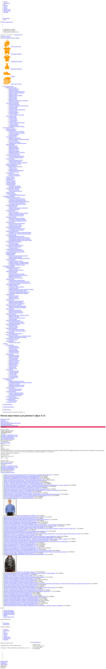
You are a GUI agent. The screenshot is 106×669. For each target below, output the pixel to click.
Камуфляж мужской (11, 235)
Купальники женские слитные (16, 329)
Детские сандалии (13, 376)
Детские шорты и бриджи (12, 188)
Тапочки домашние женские (16, 392)
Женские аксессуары (11, 87)
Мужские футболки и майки (13, 197)
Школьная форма (10, 144)
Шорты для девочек (14, 189)
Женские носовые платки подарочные (18, 100)
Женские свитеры (13, 297)
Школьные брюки (13, 147)
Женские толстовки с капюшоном (17, 306)
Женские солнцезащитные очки (17, 91)
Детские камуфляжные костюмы (17, 195)
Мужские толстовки (11, 217)
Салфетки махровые (14, 398)
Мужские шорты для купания (16, 250)
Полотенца (9, 380)
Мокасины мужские (14, 351)
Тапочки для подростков (15, 395)
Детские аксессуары (11, 116)
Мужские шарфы (13, 107)
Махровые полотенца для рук (16, 386)
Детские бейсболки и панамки (16, 126)
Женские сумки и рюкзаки (15, 95)
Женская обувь (10, 354)
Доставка (5, 5)
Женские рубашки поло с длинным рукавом (20, 336)
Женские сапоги (13, 364)
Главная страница (7, 404)
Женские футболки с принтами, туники (19, 315)
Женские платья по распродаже (17, 303)
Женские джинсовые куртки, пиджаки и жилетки (21, 289)
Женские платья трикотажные (16, 301)
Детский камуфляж (11, 193)
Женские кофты (10, 294)
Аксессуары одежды (16, 46)
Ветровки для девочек (14, 186)
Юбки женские (10, 341)
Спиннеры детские (14, 125)
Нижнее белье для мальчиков (16, 170)
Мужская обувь (10, 345)
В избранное (11, 437)
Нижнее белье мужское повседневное (18, 208)
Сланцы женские (13, 359)
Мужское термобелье (14, 209)
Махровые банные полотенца (16, 381)
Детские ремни (13, 117)
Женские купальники (11, 328)
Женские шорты (10, 332)
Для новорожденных (11, 136)
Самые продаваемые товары (7, 472)
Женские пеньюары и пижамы (16, 273)
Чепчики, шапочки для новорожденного (19, 139)
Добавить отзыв (13, 435)
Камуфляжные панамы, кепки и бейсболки (19, 239)
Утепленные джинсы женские (16, 286)
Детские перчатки (13, 123)
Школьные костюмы (14, 153)
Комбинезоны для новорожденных (17, 143)
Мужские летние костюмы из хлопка (15, 251)
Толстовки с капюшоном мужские (17, 219)
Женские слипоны (13, 361)
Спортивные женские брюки (16, 321)
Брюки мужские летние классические (18, 255)
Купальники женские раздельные (17, 330)
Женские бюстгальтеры (15, 276)
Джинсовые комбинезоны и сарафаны (18, 293)
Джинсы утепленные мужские (16, 214)
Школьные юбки (13, 145)
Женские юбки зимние (14, 342)
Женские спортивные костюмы (17, 323)
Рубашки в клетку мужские (16, 261)
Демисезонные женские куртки (17, 280)
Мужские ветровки (11, 253)
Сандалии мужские (14, 352)
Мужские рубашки (11, 259)
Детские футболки (10, 130)
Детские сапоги (13, 373)
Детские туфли (13, 374)
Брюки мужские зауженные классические (19, 258)
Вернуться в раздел (5, 423)
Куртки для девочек (14, 174)
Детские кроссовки (14, 370)
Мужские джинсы (10, 210)
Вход (4, 19)
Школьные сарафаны (14, 151)
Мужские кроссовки (14, 347)
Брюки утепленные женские (16, 312)
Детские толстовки (11, 180)
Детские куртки (10, 173)
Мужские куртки (10, 222)
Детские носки (10, 179)
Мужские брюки (10, 254)
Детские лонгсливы (14, 134)
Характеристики (5, 425)
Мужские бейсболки (14, 104)
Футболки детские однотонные (17, 132)
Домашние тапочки (11, 391)
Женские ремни (13, 96)
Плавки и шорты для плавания (13, 249)
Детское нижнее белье (11, 165)
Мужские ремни (13, 111)
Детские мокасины (14, 372)
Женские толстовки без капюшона (17, 307)
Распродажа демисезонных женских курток (20, 283)
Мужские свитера (13, 242)
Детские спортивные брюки (16, 157)
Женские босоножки (14, 356)
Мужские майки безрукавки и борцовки (19, 201)
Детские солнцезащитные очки (17, 122)
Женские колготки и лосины (13, 267)
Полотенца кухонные (14, 383)
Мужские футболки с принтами (17, 198)
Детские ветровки (10, 184)
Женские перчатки (13, 90)
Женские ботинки (13, 358)
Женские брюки (10, 308)
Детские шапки (13, 118)
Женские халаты (13, 400)
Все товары (6, 623)
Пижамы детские (13, 169)
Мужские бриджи (13, 248)
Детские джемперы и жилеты (13, 164)
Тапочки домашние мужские (16, 394)
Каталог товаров (6, 36)
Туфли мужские (13, 348)
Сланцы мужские (13, 346)
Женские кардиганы (14, 298)
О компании (6, 3)
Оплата (5, 7)
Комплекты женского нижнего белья (18, 275)
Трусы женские (13, 272)
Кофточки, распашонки (15, 138)
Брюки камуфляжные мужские (16, 236)
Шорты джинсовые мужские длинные (18, 213)
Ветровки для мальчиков (15, 187)
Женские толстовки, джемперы (14, 305)
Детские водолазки (11, 183)
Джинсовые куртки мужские (16, 215)
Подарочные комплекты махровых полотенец (20, 382)
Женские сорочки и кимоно (16, 277)
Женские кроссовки (14, 355)
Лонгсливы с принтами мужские (17, 200)
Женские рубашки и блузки (13, 324)
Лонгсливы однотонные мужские (17, 204)
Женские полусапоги (14, 360)
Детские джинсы (10, 158)
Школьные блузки (13, 149)
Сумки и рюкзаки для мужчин (16, 114)
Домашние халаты (10, 399)
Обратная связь (4, 661)
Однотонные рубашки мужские (17, 264)
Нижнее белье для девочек (15, 166)
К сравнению (11, 438)
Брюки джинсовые (13, 211)
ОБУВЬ (13, 76)
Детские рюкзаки (13, 120)
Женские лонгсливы (14, 316)
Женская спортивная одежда (13, 320)
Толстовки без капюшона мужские (17, 220)
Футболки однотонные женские (17, 317)
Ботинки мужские (13, 350)
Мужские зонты (13, 108)
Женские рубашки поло (12, 334)
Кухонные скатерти (11, 402)
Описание (3, 424)
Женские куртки (10, 279)
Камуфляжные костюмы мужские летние (19, 237)
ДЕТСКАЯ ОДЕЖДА (16, 54)
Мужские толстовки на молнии (17, 218)
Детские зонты (13, 121)
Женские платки (13, 94)
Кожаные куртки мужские (15, 226)
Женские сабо (12, 367)
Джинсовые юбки (13, 288)
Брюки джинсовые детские (16, 160)
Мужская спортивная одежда (13, 227)
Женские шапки (13, 98)
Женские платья (10, 299)
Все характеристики (6, 442)
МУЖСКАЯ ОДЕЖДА (16, 61)
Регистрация (6, 18)
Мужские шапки (13, 113)
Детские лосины (10, 192)
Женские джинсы (13, 285)
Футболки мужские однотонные (17, 202)
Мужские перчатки (14, 112)
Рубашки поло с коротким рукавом (17, 337)
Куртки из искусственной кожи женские (19, 281)
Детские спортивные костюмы (16, 156)
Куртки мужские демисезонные (17, 223)
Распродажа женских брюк (15, 311)
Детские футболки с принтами (16, 131)
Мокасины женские (14, 363)
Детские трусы (13, 167)
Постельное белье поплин (15, 389)
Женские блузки (13, 325)
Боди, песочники (13, 140)
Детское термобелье (14, 171)
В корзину (9, 432)
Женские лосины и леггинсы (16, 270)
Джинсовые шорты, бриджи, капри (18, 290)
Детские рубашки (10, 182)
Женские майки (13, 319)
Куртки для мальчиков (14, 175)
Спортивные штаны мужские (16, 229)
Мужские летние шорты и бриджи (14, 245)
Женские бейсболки (14, 89)
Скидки (5, 8)
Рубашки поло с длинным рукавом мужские (20, 233)
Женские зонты (13, 99)
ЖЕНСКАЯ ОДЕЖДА (16, 69)
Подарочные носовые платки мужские (18, 105)
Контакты (5, 12)
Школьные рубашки (14, 148)
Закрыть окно (17, 34)
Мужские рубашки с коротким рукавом (19, 263)
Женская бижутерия (14, 101)
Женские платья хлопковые (16, 302)
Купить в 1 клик (14, 436)
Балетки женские (13, 365)
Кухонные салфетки (11, 396)
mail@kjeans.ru (37, 642)
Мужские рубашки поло (12, 231)
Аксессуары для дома (16, 83)
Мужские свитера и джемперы (13, 241)
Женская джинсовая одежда (13, 284)
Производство (6, 10)
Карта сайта (6, 624)
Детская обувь (9, 369)
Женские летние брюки (15, 310)
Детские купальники (11, 129)
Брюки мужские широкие (15, 257)
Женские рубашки (13, 326)
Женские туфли (13, 368)
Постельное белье (10, 387)
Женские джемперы (14, 295)
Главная (5, 1)
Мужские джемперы (14, 244)
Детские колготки (10, 178)
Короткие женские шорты (15, 333)
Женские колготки (13, 268)
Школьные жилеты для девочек (17, 152)
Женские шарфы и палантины (16, 92)
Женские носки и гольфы (12, 338)
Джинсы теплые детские (15, 161)
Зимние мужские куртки (15, 224)
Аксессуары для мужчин (12, 103)
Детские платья (10, 176)
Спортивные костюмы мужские (17, 228)
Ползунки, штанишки (14, 142)
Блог (4, 4)
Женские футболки (11, 314)
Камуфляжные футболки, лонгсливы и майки (20, 240)
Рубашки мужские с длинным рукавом (18, 262)
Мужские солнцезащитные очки (17, 109)
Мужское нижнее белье (12, 205)
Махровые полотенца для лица (16, 385)
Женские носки (13, 339)
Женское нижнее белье (12, 271)
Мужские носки (13, 206)
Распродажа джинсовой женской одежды (19, 292)
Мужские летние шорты (15, 246)
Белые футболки (13, 135)
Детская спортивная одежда (13, 154)
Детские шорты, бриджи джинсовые (18, 162)
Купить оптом (6, 9)
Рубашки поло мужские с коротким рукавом (20, 232)
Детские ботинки (13, 377)
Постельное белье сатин (15, 390)
